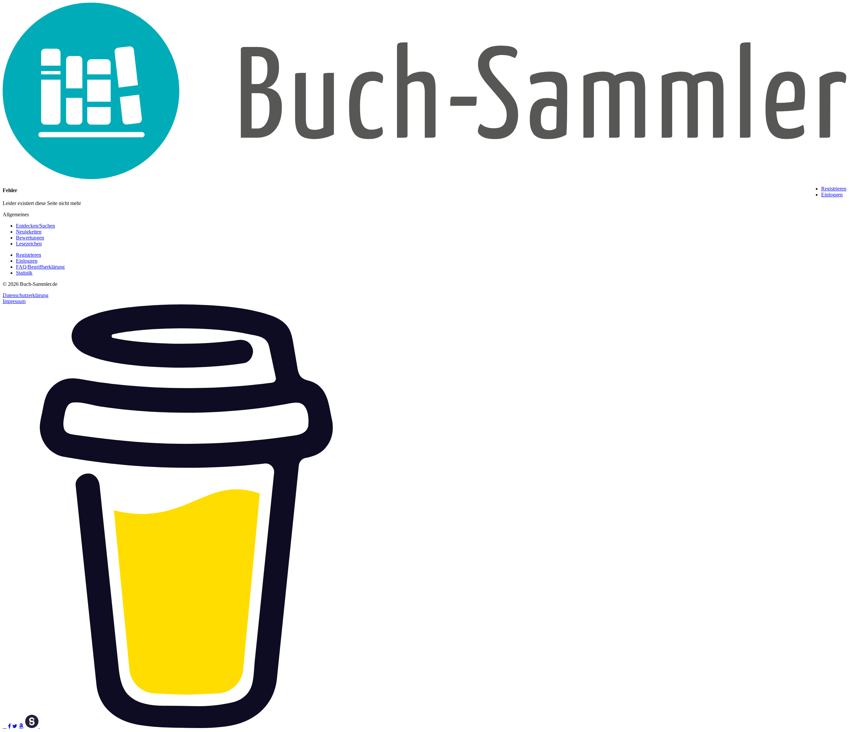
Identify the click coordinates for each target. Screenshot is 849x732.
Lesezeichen (29, 243)
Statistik (24, 273)
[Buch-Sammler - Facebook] (9, 726)
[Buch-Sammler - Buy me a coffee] (186, 726)
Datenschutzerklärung (25, 295)
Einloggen (832, 194)
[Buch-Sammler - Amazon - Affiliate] (21, 726)
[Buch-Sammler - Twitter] (14, 726)
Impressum (14, 301)
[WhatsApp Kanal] (5, 726)
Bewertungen (30, 237)
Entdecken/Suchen (35, 226)
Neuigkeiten (28, 232)
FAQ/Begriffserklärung (40, 267)
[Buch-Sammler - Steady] (32, 726)
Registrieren (833, 188)
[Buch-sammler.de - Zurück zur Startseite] (424, 177)
